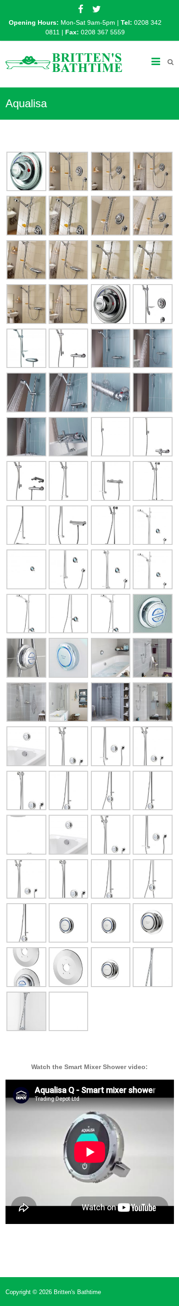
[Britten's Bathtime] (64, 61)
